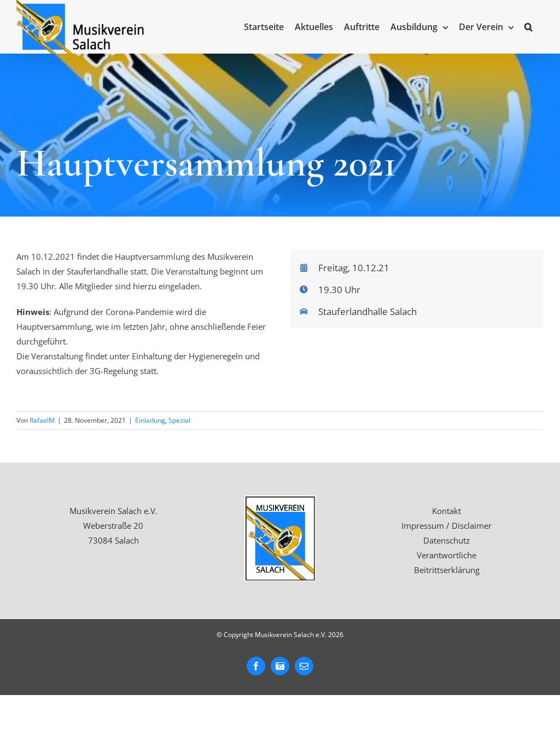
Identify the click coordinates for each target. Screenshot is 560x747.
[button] (528, 27)
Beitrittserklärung (447, 569)
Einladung (150, 420)
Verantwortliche (446, 555)
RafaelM (42, 420)
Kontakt (446, 510)
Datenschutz (446, 540)
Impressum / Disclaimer (446, 525)
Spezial (179, 420)
